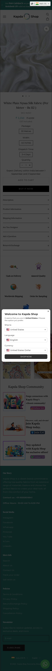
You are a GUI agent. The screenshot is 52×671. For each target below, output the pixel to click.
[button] (40, 3)
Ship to (8, 325)
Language (9, 335)
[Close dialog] (48, 311)
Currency (9, 345)
